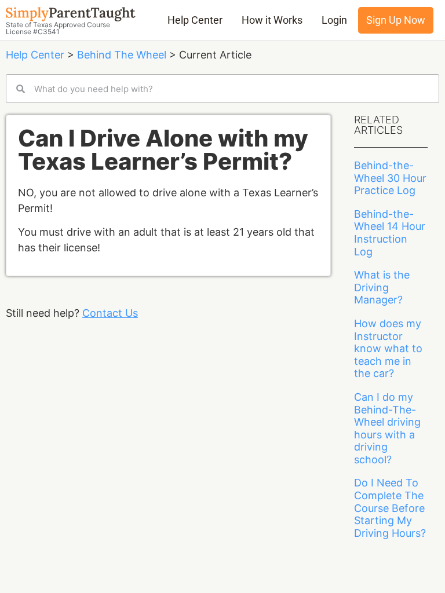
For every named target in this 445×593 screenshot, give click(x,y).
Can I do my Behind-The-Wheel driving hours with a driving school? (387, 428)
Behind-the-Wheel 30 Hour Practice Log (390, 177)
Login (334, 20)
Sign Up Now (395, 20)
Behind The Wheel (121, 55)
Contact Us (110, 313)
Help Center (194, 20)
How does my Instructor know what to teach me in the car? (388, 348)
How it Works (272, 20)
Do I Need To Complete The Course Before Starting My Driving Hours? (390, 508)
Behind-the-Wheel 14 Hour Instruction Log (389, 233)
